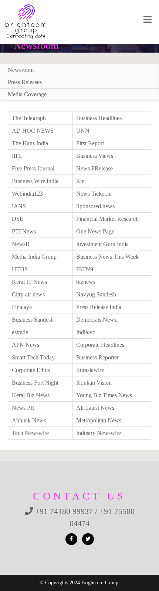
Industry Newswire (98, 433)
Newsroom (21, 70)
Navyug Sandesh (96, 294)
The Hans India (30, 143)
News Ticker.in (94, 193)
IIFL (17, 156)
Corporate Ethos (31, 370)
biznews (85, 282)
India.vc (85, 332)
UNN (82, 130)
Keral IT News (29, 282)
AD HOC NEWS (33, 130)
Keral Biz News (31, 395)
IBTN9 (84, 269)
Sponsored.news (95, 206)
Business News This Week (107, 256)
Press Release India (98, 307)
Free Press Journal (33, 168)
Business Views (94, 156)
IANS (19, 206)
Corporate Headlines (100, 345)
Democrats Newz (96, 319)
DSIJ (18, 219)
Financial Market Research (107, 219)
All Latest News (95, 408)
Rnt (80, 181)
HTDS (20, 269)
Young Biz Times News (104, 395)
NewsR (21, 244)
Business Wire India (35, 181)
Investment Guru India (102, 244)
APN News (25, 345)
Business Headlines (99, 118)
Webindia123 (27, 193)
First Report (90, 143)
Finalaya (22, 307)
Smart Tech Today (33, 357)
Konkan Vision (94, 382)
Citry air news (28, 294)
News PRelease (94, 168)
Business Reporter (97, 357)
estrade (20, 332)
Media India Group (34, 256)
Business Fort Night (35, 382)
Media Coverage (27, 94)
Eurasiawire (90, 370)
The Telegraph (29, 118)
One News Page (95, 231)
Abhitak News (29, 420)
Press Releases (25, 82)
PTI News (24, 231)
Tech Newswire (30, 433)
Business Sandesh (33, 319)
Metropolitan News (98, 420)
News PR (23, 408)
